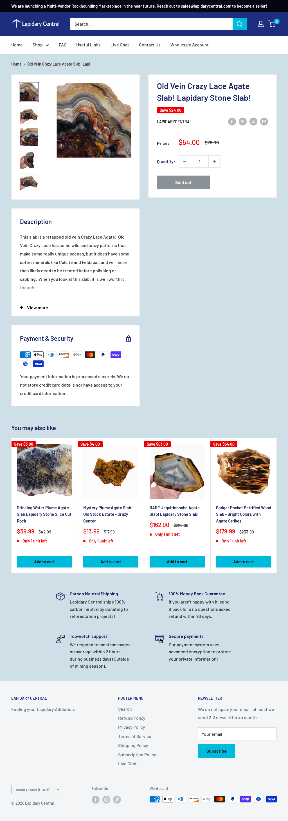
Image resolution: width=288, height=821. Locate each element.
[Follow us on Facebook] (96, 800)
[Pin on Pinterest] (243, 121)
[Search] (240, 24)
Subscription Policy (137, 754)
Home (17, 44)
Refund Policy (131, 718)
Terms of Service (134, 736)
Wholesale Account (189, 44)
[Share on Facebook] (232, 121)
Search (125, 709)
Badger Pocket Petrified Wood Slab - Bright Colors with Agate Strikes (243, 514)
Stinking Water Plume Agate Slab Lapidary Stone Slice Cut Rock (44, 514)
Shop (38, 44)
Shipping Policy (133, 745)
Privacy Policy (131, 727)
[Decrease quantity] (185, 161)
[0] (272, 24)
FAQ (62, 44)
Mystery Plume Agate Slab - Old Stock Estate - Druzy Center (108, 514)
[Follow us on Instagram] (106, 800)
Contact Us (150, 44)
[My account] (261, 24)
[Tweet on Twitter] (253, 121)
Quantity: (166, 161)
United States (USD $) (32, 789)
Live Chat (120, 44)
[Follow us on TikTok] (117, 800)
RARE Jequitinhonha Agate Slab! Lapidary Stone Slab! (175, 511)
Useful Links (88, 44)
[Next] (277, 505)
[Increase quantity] (214, 161)
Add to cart (44, 561)
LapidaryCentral (174, 121)
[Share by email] (264, 121)
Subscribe (216, 750)
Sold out (183, 182)
